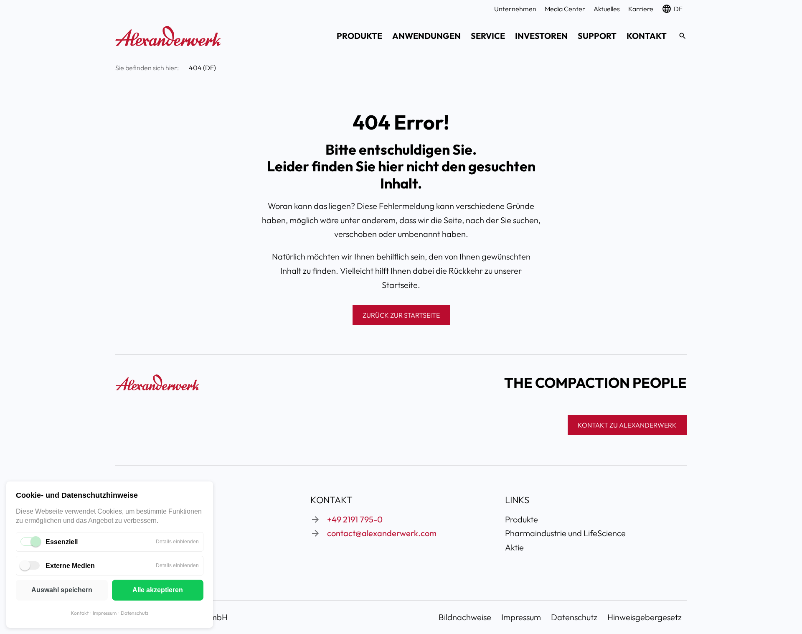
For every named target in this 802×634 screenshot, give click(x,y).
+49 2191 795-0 (355, 519)
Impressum (105, 613)
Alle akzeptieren (157, 589)
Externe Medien (70, 565)
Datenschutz (134, 613)
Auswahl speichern (61, 589)
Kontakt (80, 613)
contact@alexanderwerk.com (382, 533)
